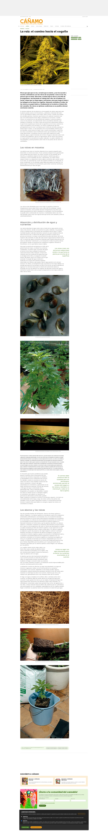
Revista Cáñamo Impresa (67, 779)
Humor (51, 26)
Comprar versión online (62, 748)
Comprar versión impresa (51, 748)
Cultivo (27, 26)
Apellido (73, 798)
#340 (30, 16)
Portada (22, 28)
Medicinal (46, 26)
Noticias (22, 26)
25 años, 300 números (66, 26)
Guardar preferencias (36, 827)
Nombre (56, 798)
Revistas (57, 26)
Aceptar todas (25, 827)
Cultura (32, 26)
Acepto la (47, 803)
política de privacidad (50, 803)
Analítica (25, 820)
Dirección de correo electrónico (44, 798)
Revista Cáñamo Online (34, 779)
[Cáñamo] (31, 21)
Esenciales (25, 816)
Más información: (81, 813)
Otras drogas (39, 26)
